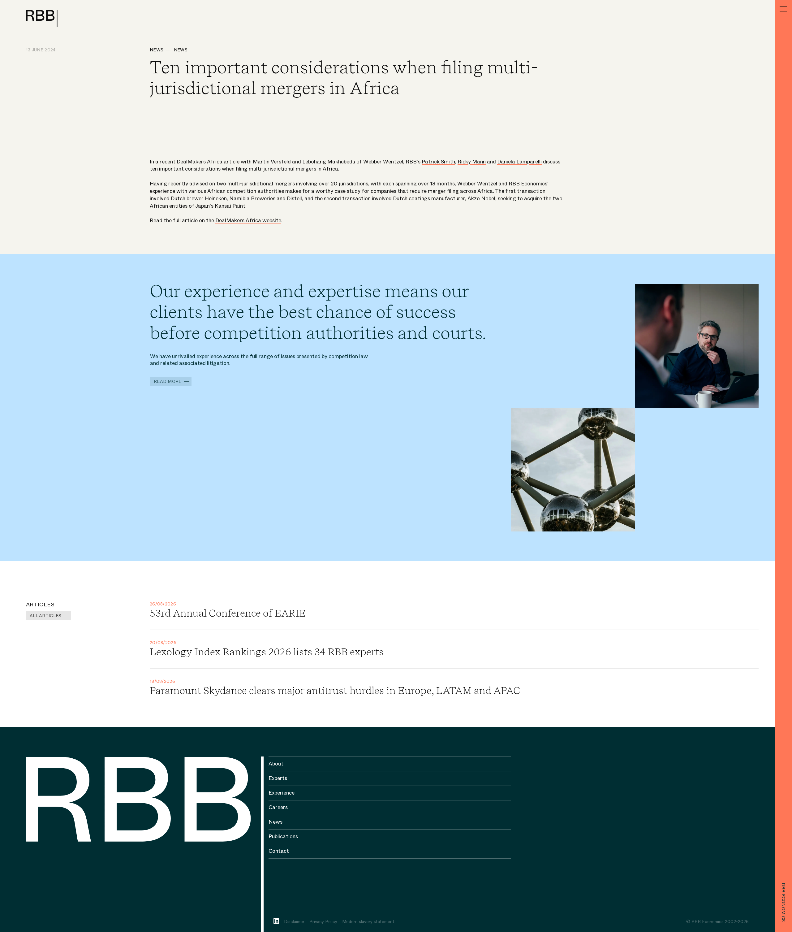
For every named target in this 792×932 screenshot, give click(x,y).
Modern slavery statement (368, 921)
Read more (168, 381)
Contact (279, 851)
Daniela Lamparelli (519, 162)
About (276, 764)
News (156, 50)
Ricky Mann (472, 162)
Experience (282, 793)
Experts (278, 778)
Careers (278, 807)
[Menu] (783, 8)
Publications (283, 836)
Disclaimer (294, 921)
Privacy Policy (323, 921)
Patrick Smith (438, 162)
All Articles (45, 616)
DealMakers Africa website (248, 220)
